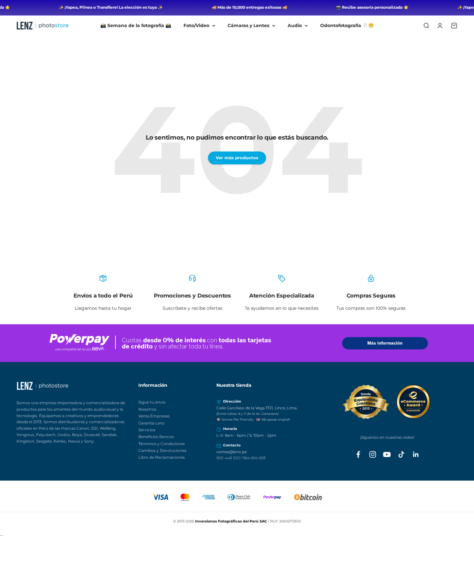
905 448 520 (228, 457)
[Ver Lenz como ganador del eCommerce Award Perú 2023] (387, 401)
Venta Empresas (154, 416)
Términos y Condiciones (161, 443)
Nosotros (147, 409)
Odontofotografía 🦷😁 (347, 25)
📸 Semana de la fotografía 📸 (135, 25)
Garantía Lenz (151, 423)
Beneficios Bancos (156, 436)
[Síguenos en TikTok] (401, 454)
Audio (295, 25)
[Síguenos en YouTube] (387, 454)
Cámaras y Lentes (248, 25)
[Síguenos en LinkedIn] (416, 454)
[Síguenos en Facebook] (358, 454)
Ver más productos (237, 157)
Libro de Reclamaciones (161, 457)
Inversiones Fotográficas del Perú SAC (231, 521)
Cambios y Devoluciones (162, 450)
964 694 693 (254, 457)
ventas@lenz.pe (231, 451)
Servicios (146, 429)
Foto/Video (196, 25)
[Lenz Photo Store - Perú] (73, 386)
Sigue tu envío (152, 402)
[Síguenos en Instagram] (373, 454)
